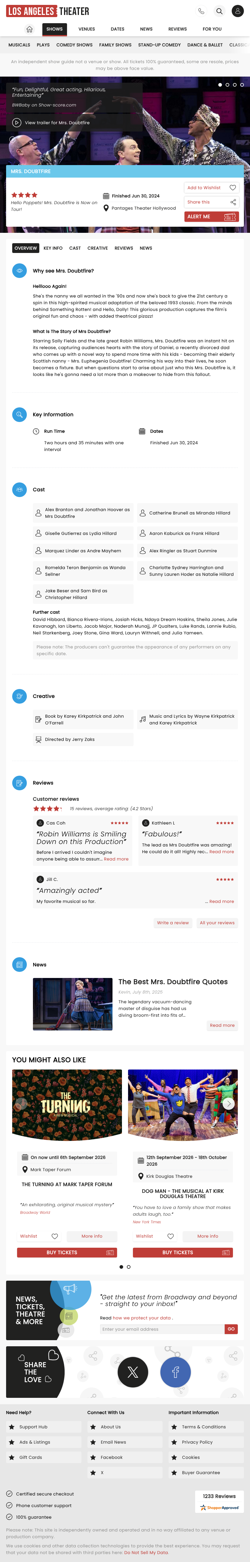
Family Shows (115, 45)
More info (92, 1236)
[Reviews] (24, 195)
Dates (117, 29)
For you (212, 29)
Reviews (178, 29)
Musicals (19, 45)
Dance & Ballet (205, 45)
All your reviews (217, 923)
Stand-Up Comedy (159, 45)
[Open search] (219, 11)
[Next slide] (229, 1104)
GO (231, 1329)
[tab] (121, 1267)
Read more (116, 859)
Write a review (173, 923)
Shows (55, 29)
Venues (87, 29)
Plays (43, 45)
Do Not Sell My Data (146, 1552)
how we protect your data (142, 1318)
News (146, 29)
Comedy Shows (74, 45)
